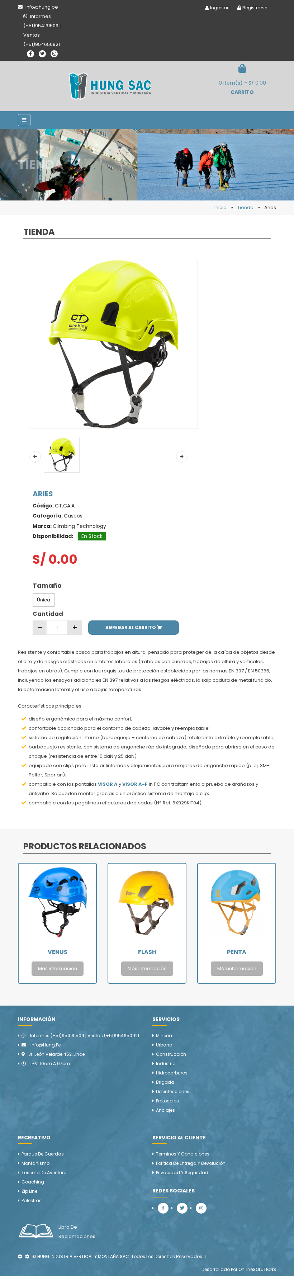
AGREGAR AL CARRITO (131, 627)
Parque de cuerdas (43, 1154)
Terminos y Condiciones (182, 1154)
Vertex (237, 952)
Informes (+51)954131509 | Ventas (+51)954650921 (84, 1035)
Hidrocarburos (172, 1073)
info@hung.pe (45, 1045)
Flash (57, 952)
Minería (164, 1035)
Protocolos (167, 1101)
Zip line (29, 1191)
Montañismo (35, 1163)
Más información (57, 968)
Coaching (33, 1182)
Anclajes (165, 1110)
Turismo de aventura (44, 1172)
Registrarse (254, 8)
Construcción (171, 1054)
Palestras (32, 1200)
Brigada (165, 1082)
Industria (166, 1063)
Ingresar (218, 8)
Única (43, 599)
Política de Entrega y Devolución (191, 1163)
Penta (147, 952)
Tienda (245, 207)
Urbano (164, 1045)
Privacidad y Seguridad (182, 1172)
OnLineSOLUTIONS (257, 1269)
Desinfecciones (172, 1091)
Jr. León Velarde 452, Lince (56, 1054)
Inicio (220, 207)
